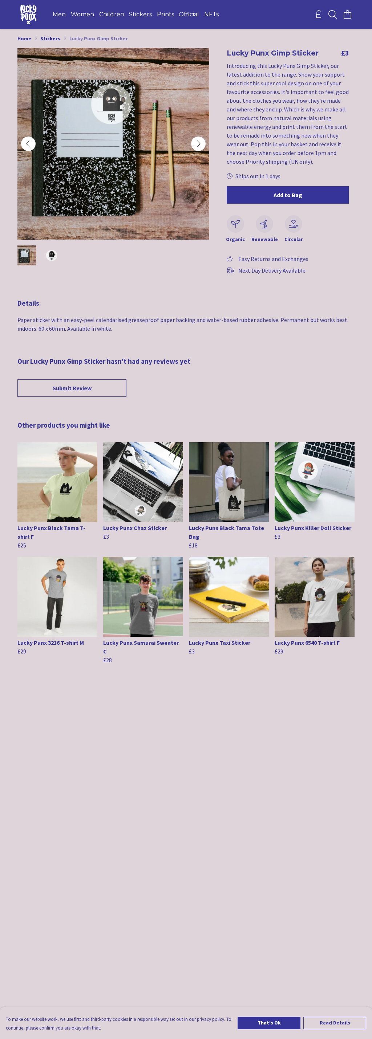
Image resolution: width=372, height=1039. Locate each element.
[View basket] (347, 14)
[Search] (333, 14)
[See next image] (198, 144)
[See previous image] (28, 144)
